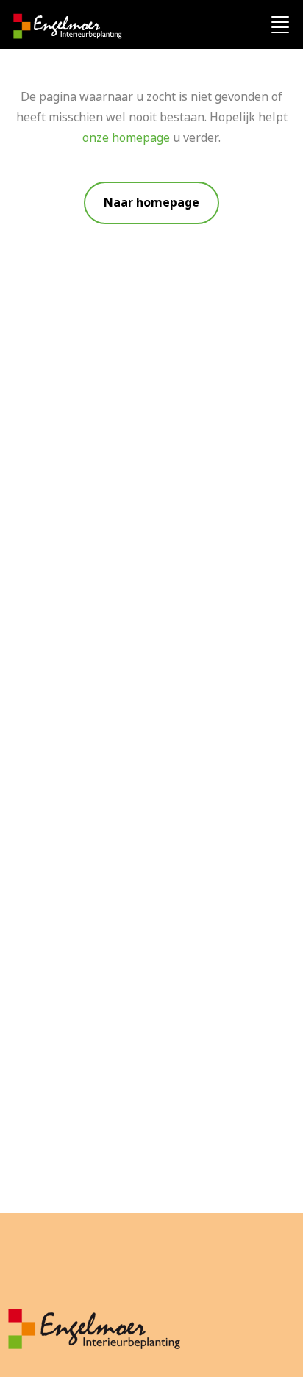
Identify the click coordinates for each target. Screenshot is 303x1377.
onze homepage (126, 137)
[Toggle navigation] (280, 26)
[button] (151, 203)
